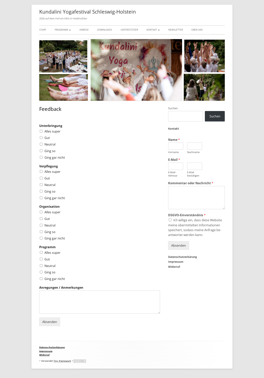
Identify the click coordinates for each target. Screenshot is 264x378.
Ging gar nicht (54, 157)
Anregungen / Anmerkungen (61, 288)
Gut (47, 138)
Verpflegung (48, 166)
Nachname (193, 152)
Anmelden (79, 361)
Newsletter (175, 29)
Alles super (52, 131)
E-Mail (174, 160)
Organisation (49, 207)
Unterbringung (50, 126)
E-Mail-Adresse (172, 174)
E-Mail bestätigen (193, 174)
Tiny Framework (62, 361)
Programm (61, 29)
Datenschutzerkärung (182, 257)
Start (42, 29)
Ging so (49, 151)
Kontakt (151, 29)
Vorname (173, 152)
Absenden (49, 322)
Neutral (49, 144)
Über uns (197, 29)
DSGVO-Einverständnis (187, 215)
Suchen (173, 108)
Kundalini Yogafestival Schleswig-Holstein (87, 11)
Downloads (104, 29)
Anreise (84, 29)
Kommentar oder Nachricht (190, 183)
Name (174, 140)
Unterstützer (129, 29)
